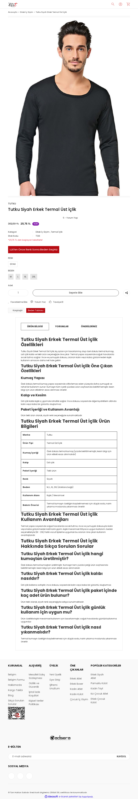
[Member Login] (120, 4)
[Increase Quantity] (25, 293)
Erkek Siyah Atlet (97, 676)
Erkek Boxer (76, 683)
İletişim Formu (16, 679)
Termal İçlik (56, 231)
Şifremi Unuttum (54, 686)
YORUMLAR (61, 326)
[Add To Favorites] (17, 302)
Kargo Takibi (15, 690)
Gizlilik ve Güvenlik (34, 685)
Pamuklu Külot (99, 683)
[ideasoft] (51, 796)
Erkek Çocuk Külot (98, 700)
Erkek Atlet (76, 678)
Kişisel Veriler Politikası (36, 702)
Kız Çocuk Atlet (99, 693)
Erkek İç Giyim (42, 231)
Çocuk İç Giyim (79, 699)
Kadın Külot (76, 694)
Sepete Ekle (75, 292)
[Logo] (13, 4)
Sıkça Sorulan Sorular (16, 702)
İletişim (12, 674)
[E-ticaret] (68, 796)
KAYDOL (121, 756)
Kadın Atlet (76, 689)
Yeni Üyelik (55, 674)
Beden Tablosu (35, 310)
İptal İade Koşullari (34, 693)
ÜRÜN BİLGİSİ (35, 326)
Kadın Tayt (97, 688)
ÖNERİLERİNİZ (89, 326)
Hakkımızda (15, 685)
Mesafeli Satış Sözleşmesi (37, 676)
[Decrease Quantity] (11, 293)
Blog (10, 695)
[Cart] (128, 4)
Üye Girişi (54, 679)
